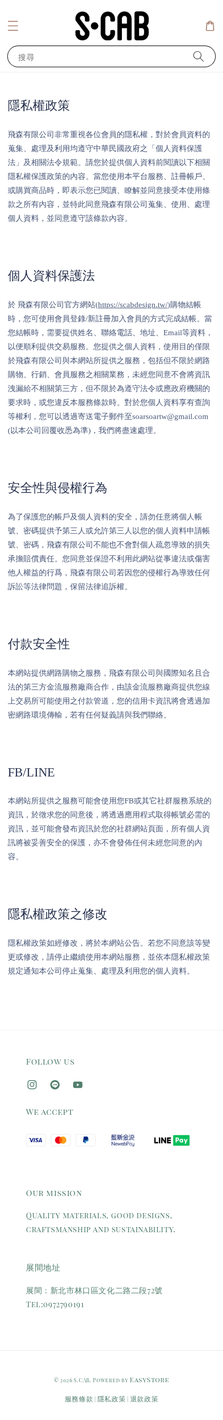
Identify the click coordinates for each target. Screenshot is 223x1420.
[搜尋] (198, 56)
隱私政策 (111, 1398)
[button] (13, 25)
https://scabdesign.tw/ (133, 305)
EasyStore (149, 1379)
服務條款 (79, 1398)
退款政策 (144, 1398)
